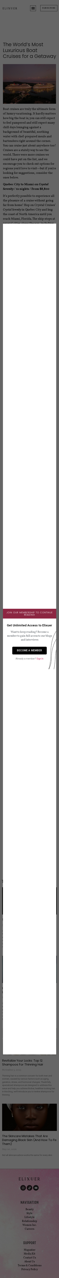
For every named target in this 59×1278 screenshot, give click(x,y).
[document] (29, 639)
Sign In (40, 658)
